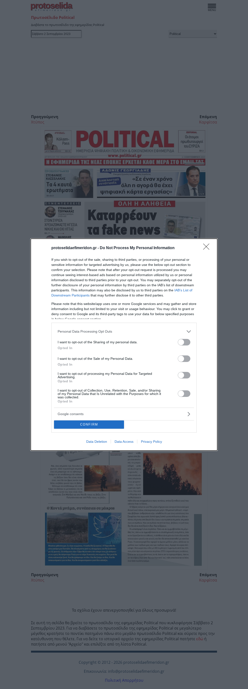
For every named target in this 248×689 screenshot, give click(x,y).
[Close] (207, 248)
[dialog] (124, 345)
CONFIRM (89, 424)
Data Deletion (96, 441)
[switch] (184, 342)
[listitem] (124, 331)
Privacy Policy (151, 441)
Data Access (124, 441)
